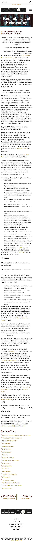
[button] (30, 10)
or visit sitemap (16, 4)
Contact (16, 521)
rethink (21, 252)
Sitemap (16, 529)
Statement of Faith (16, 524)
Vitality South (16, 540)
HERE (21, 247)
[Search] (30, 2)
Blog (16, 519)
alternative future (22, 149)
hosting (11, 351)
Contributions (16, 527)
